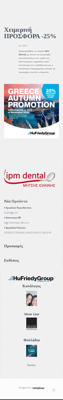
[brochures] (31, 350)
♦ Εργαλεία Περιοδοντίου (17, 207)
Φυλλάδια (31, 340)
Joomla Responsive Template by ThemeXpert (38, 388)
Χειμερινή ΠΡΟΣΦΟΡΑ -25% (30, 33)
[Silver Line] (31, 323)
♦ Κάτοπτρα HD (12, 217)
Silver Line (31, 314)
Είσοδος (31, 365)
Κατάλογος (31, 286)
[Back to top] (54, 390)
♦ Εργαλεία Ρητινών (15, 227)
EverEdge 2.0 (11, 212)
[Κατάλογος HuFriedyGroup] (31, 278)
